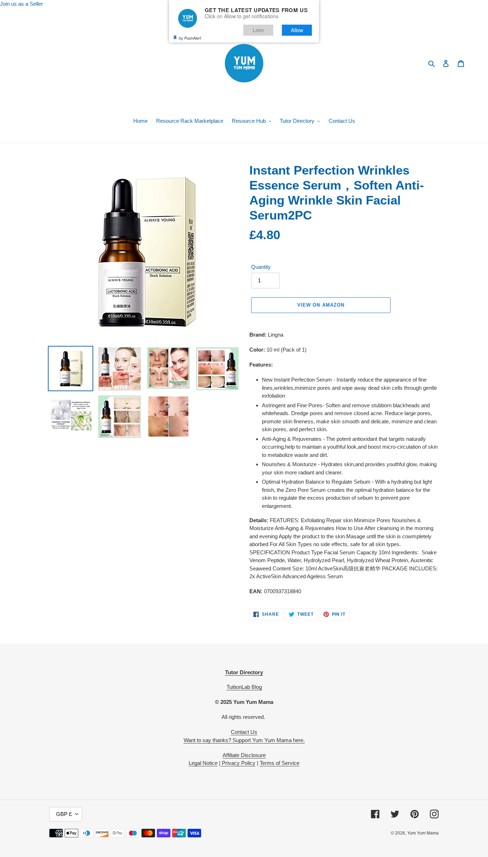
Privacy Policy (237, 763)
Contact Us (244, 732)
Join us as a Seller (21, 4)
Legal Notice (203, 763)
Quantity (261, 267)
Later (258, 30)
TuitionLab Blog (244, 687)
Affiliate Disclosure (244, 755)
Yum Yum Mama (423, 833)
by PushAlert (190, 37)
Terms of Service (279, 763)
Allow (297, 30)
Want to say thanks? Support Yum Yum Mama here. (244, 740)
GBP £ (64, 814)
